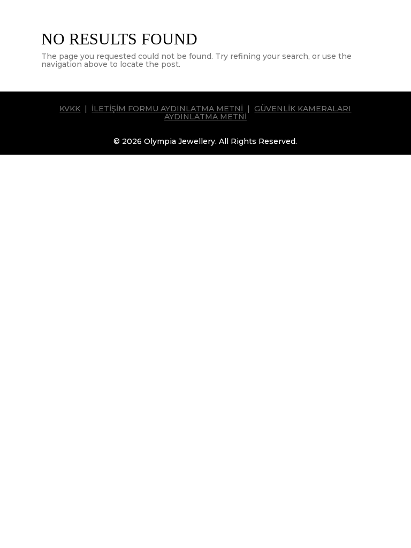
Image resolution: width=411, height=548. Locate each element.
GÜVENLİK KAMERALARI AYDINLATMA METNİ (258, 112)
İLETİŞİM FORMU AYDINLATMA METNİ (167, 108)
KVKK (69, 108)
